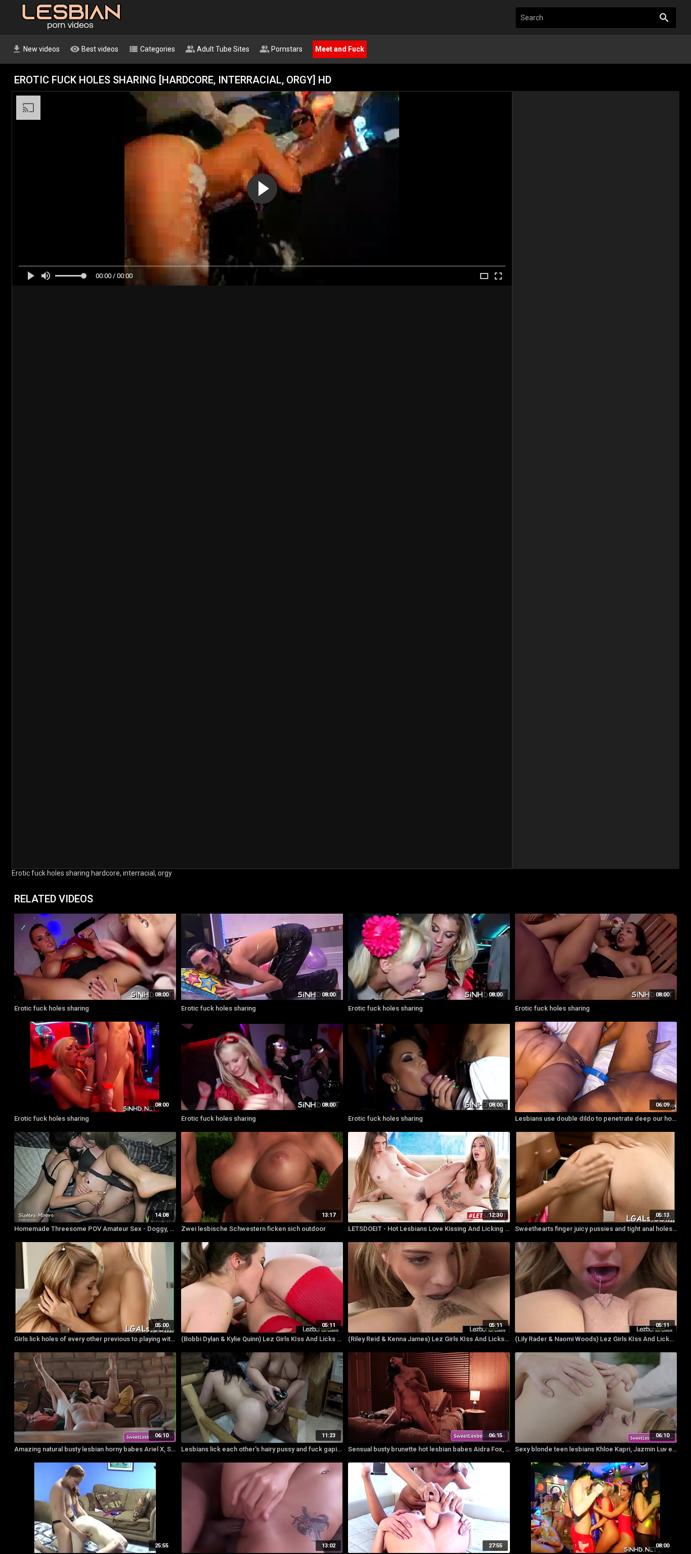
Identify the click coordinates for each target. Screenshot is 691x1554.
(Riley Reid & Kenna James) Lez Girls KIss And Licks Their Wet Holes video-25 (429, 1339)
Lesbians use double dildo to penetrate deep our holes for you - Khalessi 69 (596, 1118)
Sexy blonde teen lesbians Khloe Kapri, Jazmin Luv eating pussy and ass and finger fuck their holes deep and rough (596, 1449)
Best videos (94, 49)
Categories (151, 49)
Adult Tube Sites (217, 49)
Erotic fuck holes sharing (51, 1008)
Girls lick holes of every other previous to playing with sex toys (95, 1339)
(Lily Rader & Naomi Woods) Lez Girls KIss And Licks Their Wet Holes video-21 (596, 1339)
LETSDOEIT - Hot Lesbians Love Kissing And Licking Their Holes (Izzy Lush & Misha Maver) (429, 1228)
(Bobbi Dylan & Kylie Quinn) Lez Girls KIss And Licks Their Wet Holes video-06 (262, 1339)
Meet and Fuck (339, 49)
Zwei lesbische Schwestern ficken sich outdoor (253, 1228)
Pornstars (281, 49)
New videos (36, 49)
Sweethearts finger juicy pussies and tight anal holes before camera (596, 1228)
